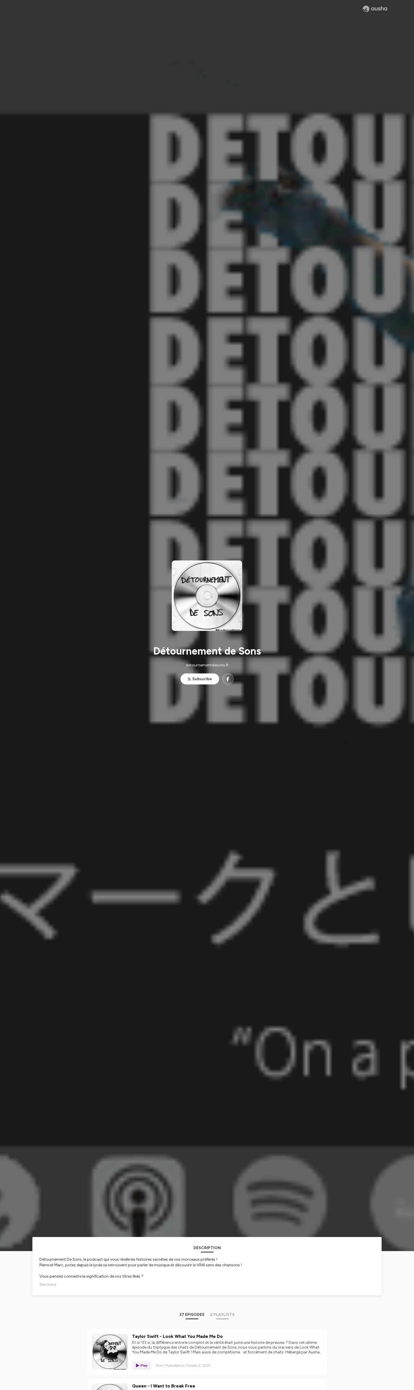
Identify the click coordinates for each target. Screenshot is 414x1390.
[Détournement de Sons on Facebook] (228, 679)
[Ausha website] (375, 9)
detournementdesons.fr (207, 665)
